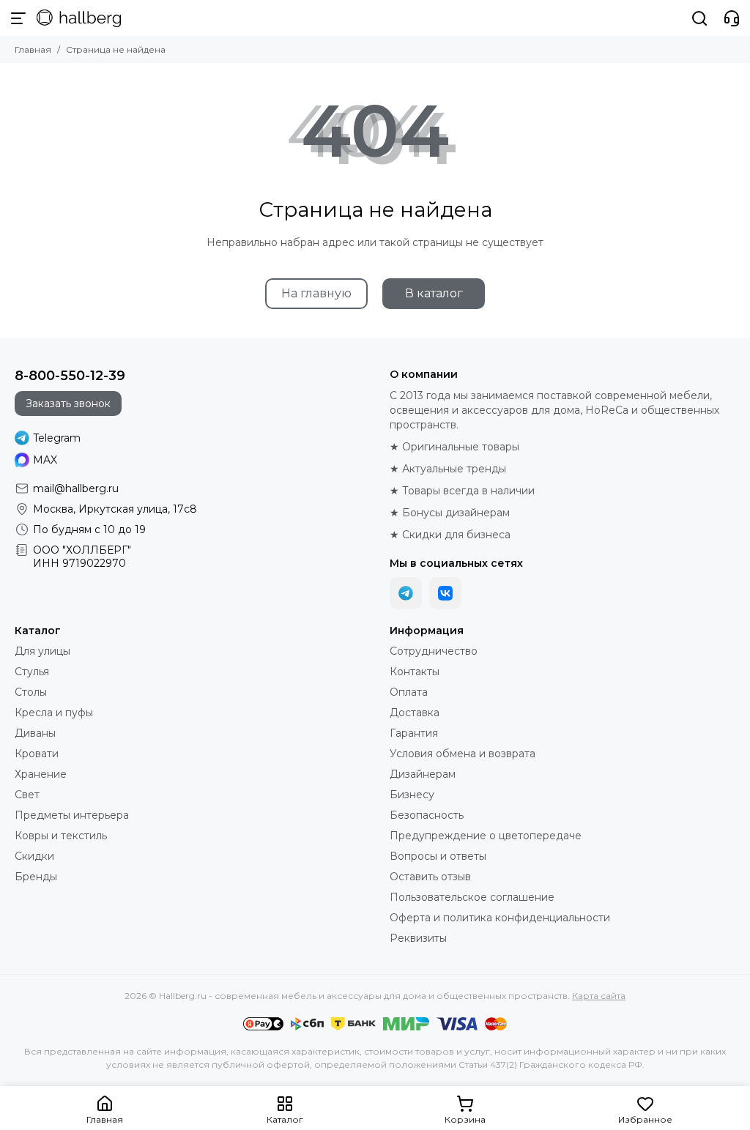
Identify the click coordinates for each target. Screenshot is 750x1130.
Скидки (34, 856)
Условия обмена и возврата (462, 753)
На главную (316, 293)
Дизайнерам (423, 774)
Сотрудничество (434, 651)
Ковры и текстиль (61, 835)
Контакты (414, 671)
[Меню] (18, 18)
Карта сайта (598, 995)
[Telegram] (406, 593)
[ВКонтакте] (445, 593)
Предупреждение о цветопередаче (486, 835)
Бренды (36, 876)
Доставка (414, 712)
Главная (33, 49)
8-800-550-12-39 (70, 376)
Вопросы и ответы (438, 856)
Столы (31, 692)
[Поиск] (699, 18)
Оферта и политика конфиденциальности (500, 917)
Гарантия (414, 733)
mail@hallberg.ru (76, 488)
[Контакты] (732, 18)
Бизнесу (412, 794)
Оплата (409, 692)
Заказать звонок (68, 403)
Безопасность (427, 815)
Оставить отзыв (430, 876)
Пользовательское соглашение (472, 897)
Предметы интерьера (72, 815)
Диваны (35, 733)
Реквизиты (418, 938)
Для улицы (42, 651)
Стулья (32, 671)
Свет (27, 794)
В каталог (434, 293)
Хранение (41, 774)
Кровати (37, 753)
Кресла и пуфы (54, 712)
